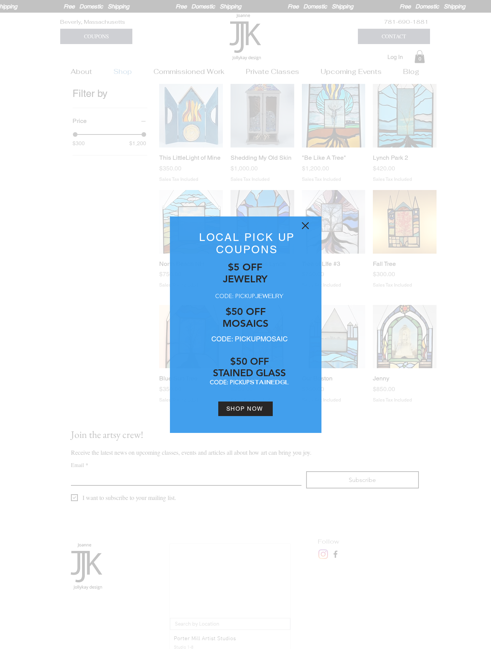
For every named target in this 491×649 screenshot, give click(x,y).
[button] (305, 225)
